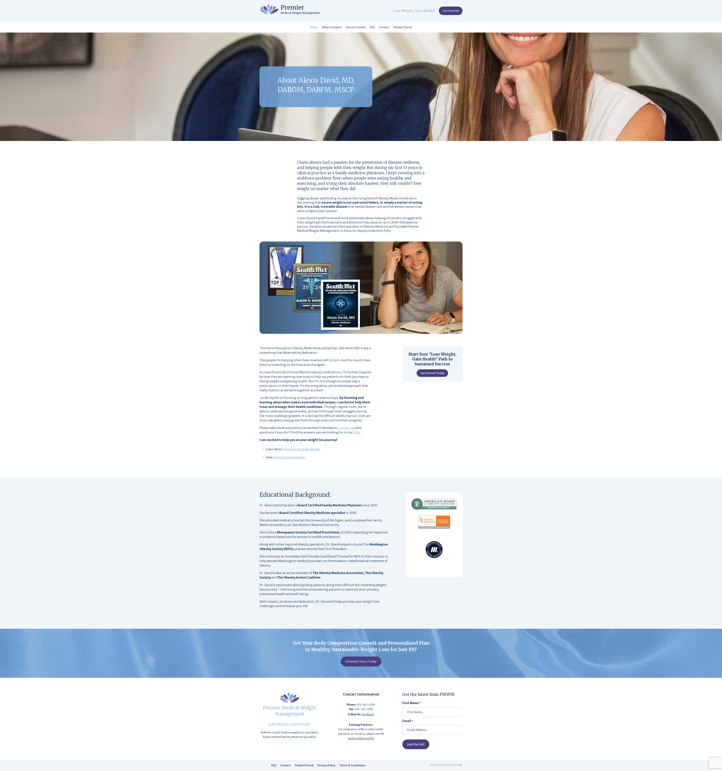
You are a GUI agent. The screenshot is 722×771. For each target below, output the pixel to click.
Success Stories (356, 27)
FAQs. (357, 432)
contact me (345, 428)
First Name (411, 703)
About (314, 27)
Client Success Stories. (289, 457)
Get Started (451, 11)
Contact (384, 27)
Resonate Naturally (451, 764)
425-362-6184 (365, 704)
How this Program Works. (302, 449)
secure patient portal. (361, 738)
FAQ (372, 27)
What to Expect (332, 27)
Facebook (368, 714)
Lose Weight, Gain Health (414, 11)
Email (407, 721)
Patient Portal (403, 27)
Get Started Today (432, 373)
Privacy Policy (326, 765)
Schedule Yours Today (361, 661)
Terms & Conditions (352, 765)
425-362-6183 (364, 709)
